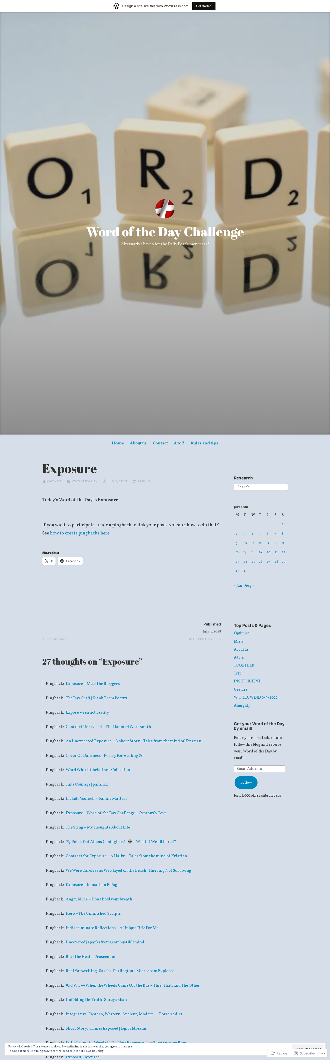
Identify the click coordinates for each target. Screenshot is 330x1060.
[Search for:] (261, 487)
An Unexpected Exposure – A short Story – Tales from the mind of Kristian (133, 741)
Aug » (249, 585)
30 (238, 571)
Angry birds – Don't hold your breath (99, 899)
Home (118, 443)
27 (268, 561)
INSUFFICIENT (247, 681)
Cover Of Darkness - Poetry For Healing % (104, 755)
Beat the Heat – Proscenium (91, 957)
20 (268, 552)
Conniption (53, 639)
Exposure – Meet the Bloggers (93, 684)
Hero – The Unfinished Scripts (93, 913)
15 (283, 543)
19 (260, 552)
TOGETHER (244, 665)
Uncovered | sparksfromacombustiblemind (105, 942)
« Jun (238, 585)
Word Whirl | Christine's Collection (98, 770)
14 (276, 543)
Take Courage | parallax (87, 784)
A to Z (179, 443)
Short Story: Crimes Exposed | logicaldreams (106, 1028)
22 (284, 552)
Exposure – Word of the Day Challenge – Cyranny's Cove (116, 813)
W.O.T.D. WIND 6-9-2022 (256, 697)
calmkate (54, 481)
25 (253, 561)
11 (252, 543)
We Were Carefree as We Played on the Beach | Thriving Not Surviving (128, 870)
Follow (246, 782)
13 (268, 543)
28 (276, 561)
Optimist (241, 633)
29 (284, 561)
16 (237, 552)
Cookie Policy (94, 1051)
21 (276, 552)
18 (252, 552)
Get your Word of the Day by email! (259, 726)
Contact (160, 443)
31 (245, 571)
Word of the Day (84, 481)
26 (261, 561)
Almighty (242, 705)
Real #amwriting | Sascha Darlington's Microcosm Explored (120, 971)
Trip (237, 673)
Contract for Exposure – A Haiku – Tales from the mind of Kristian (126, 856)
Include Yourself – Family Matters (96, 798)
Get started (204, 6)
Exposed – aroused (83, 1057)
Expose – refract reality (87, 712)
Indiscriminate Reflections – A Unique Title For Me (112, 928)
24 (246, 561)
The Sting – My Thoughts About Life (98, 827)
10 (245, 543)
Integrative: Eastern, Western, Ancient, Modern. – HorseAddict (124, 1014)
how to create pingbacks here (79, 533)
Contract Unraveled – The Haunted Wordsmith (108, 727)
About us (138, 443)
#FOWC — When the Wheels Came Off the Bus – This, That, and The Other (133, 985)
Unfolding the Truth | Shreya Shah (96, 1000)
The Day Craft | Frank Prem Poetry (96, 698)
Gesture (241, 689)
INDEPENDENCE (203, 639)
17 (245, 552)
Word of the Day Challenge (165, 231)
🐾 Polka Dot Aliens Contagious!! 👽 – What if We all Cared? (121, 842)
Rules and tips (204, 443)
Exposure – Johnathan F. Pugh (93, 885)
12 (260, 543)
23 (237, 561)
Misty (239, 641)
